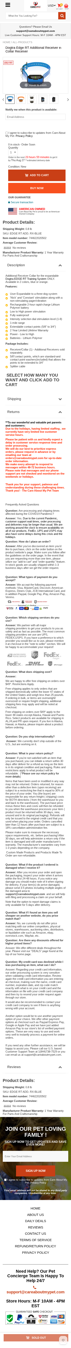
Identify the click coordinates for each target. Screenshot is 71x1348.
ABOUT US (35, 1215)
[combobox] (31, 15)
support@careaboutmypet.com (36, 1292)
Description (16, 265)
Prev (3, 99)
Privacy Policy (24, 135)
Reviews (14, 1067)
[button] (8, 247)
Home (6, 42)
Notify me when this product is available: (31, 109)
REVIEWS (35, 1227)
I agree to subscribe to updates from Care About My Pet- (37, 1181)
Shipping (14, 399)
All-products (22, 42)
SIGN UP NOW (36, 1170)
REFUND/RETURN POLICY (35, 1246)
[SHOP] (66, 5)
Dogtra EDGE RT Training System (25, 278)
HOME (35, 1208)
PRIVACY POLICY (35, 1252)
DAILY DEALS (35, 1221)
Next (68, 99)
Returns (13, 412)
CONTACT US (35, 1233)
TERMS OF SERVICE (35, 1240)
